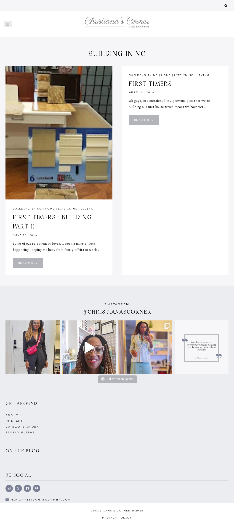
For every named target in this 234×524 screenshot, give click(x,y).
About (11, 415)
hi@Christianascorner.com (41, 499)
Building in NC (27, 208)
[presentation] (58, 132)
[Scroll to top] (223, 515)
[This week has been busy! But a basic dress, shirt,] (145, 347)
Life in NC (67, 208)
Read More (30, 264)
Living (87, 208)
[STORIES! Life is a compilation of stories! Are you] (89, 347)
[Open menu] (8, 24)
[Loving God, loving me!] (32, 347)
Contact (14, 421)
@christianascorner (117, 311)
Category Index (22, 426)
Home (50, 208)
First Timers (150, 83)
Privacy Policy (117, 517)
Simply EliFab (20, 432)
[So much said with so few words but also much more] (202, 347)
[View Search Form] (226, 5)
